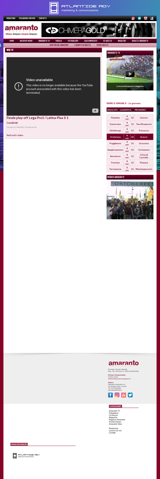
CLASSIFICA (125, 110)
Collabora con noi (27, 18)
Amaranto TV (44, 41)
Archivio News (26, 41)
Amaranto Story (115, 424)
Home (12, 41)
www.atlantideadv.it (115, 390)
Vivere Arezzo (102, 45)
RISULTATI (112, 110)
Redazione (11, 18)
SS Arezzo (107, 41)
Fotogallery (73, 41)
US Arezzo (113, 415)
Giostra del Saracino (59, 45)
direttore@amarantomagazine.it (119, 379)
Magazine (122, 41)
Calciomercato (90, 41)
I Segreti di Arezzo (82, 45)
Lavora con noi (115, 431)
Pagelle (59, 41)
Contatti (43, 18)
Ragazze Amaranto (140, 41)
